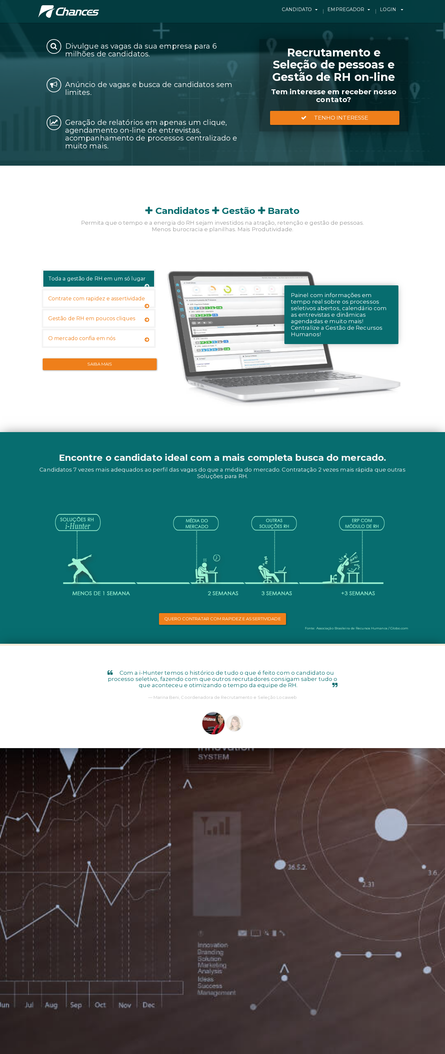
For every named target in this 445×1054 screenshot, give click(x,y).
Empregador (345, 9)
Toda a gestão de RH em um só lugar (97, 279)
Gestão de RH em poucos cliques (91, 318)
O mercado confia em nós (81, 338)
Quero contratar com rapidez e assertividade (222, 618)
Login (388, 9)
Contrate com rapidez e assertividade (96, 298)
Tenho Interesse (339, 117)
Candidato (297, 9)
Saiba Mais (99, 364)
